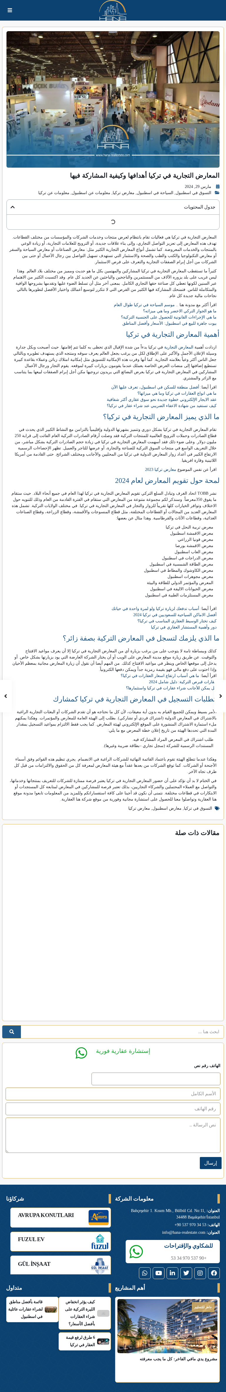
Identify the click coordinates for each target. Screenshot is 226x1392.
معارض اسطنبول (167, 808)
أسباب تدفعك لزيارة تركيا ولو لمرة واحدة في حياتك (155, 608)
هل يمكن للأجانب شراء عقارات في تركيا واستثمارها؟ (171, 688)
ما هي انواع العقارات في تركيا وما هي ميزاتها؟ (177, 393)
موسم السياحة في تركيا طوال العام (144, 305)
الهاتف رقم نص (207, 1065)
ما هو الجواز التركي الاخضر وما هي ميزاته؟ (180, 311)
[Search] (11, 1032)
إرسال (210, 1163)
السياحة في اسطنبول (155, 193)
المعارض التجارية (178, 347)
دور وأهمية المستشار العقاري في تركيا (184, 627)
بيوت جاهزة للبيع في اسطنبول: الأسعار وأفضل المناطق (169, 323)
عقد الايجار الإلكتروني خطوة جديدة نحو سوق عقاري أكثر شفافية (162, 399)
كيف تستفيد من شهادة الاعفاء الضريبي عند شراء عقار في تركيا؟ (162, 406)
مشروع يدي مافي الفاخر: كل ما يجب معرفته (178, 1359)
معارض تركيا (123, 193)
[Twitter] (186, 1273)
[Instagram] (200, 1273)
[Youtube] (158, 1273)
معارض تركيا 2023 (160, 469)
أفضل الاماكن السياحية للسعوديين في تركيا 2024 (175, 615)
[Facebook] (214, 1273)
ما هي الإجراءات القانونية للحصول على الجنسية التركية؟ (169, 317)
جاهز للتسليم (203, 1307)
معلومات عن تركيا (53, 193)
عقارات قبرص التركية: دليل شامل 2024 (183, 682)
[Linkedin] (172, 1273)
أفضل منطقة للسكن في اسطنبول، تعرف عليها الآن (155, 387)
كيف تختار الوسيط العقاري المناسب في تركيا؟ (177, 621)
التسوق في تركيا (198, 808)
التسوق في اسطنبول (193, 193)
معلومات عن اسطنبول (91, 193)
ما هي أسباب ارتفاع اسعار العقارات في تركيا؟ (160, 676)
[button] (13, 207)
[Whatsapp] (145, 1273)
